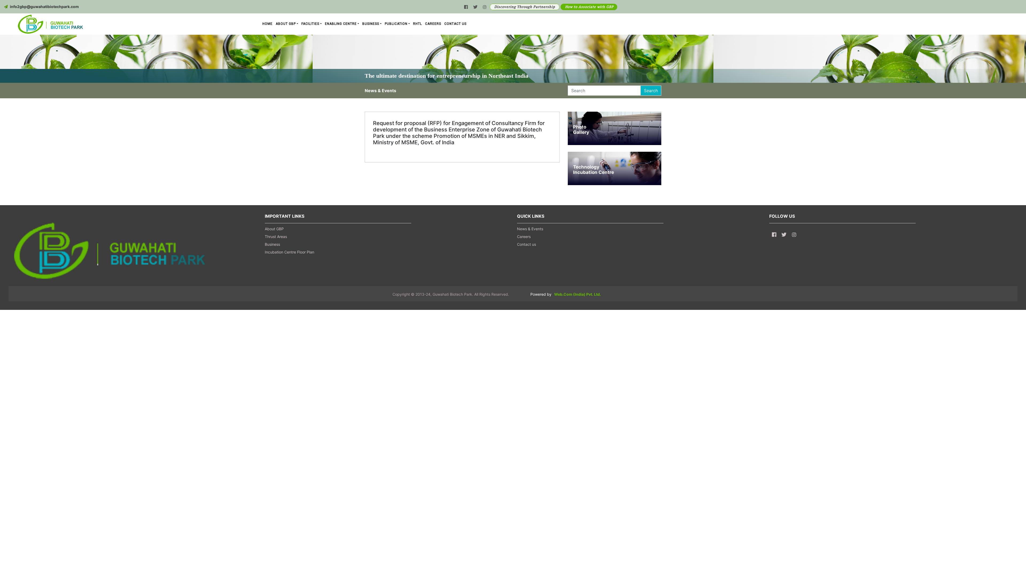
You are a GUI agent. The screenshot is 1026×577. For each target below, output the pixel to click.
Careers (524, 236)
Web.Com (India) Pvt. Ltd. (577, 294)
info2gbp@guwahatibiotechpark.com (44, 6)
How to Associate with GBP (589, 6)
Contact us (526, 244)
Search (651, 90)
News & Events (530, 229)
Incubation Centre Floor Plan (289, 252)
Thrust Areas (276, 236)
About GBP (274, 229)
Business (272, 244)
